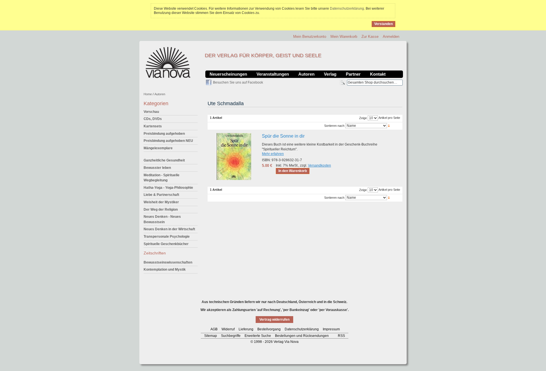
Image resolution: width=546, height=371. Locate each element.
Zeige (363, 118)
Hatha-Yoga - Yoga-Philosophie (168, 188)
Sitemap (210, 336)
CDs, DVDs (153, 119)
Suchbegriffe (231, 336)
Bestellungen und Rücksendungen (302, 336)
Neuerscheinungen (228, 74)
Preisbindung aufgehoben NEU (168, 141)
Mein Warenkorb (343, 36)
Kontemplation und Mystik (165, 269)
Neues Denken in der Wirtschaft (169, 229)
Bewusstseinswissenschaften (168, 262)
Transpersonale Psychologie (167, 237)
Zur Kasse (370, 36)
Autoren (306, 74)
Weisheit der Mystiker (161, 202)
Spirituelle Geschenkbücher (166, 244)
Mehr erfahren (273, 154)
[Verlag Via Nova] (168, 62)
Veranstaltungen (273, 74)
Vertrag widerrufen (274, 320)
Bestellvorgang (269, 329)
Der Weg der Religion (161, 210)
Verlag (330, 74)
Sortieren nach (334, 125)
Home (148, 94)
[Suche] (342, 82)
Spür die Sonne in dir (283, 136)
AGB (214, 329)
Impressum (331, 329)
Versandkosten (319, 165)
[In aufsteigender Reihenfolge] (389, 125)
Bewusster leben (157, 168)
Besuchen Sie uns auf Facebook (238, 82)
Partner (353, 74)
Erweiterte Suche (258, 336)
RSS (341, 336)
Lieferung (246, 329)
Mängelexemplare (158, 148)
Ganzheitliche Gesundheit (164, 160)
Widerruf (228, 329)
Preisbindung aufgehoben (164, 134)
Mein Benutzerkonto (309, 36)
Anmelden (391, 36)
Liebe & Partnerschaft (161, 195)
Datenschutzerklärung (347, 9)
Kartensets (153, 126)
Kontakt (378, 74)
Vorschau (151, 112)
